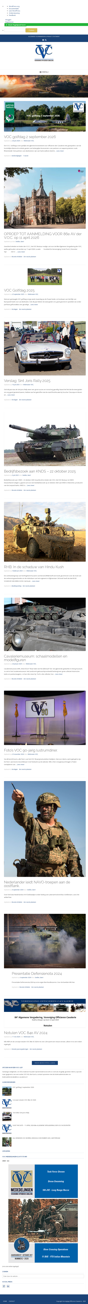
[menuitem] (46, 24)
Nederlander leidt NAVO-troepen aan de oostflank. (37, 884)
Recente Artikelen (17, 257)
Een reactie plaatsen (30, 257)
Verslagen (15, 309)
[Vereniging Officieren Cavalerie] (44, 53)
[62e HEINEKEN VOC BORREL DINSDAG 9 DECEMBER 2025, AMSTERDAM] (6, 1141)
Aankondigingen (17, 156)
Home (5, 1301)
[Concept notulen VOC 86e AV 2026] (6, 1103)
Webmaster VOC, (29, 141)
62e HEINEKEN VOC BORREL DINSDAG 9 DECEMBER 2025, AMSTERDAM (36, 1138)
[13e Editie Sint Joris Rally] (6, 1116)
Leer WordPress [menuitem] (14, 11)
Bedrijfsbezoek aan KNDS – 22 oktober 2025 (40, 471)
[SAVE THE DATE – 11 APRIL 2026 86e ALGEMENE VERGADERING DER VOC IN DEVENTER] (6, 1129)
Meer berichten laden (45, 1063)
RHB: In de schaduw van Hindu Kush (34, 567)
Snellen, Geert (20, 241)
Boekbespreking (16, 586)
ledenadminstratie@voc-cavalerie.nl (14, 1077)
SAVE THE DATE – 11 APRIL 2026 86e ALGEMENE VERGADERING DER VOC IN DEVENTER (41, 1125)
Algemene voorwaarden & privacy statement (44, 36)
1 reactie (25, 156)
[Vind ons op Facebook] (42, 40)
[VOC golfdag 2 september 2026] (6, 1091)
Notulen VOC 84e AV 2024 (25, 1033)
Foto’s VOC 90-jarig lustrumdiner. (31, 750)
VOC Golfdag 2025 (19, 290)
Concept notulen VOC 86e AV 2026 (24, 1100)
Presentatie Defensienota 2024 (37, 973)
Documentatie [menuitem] (14, 9)
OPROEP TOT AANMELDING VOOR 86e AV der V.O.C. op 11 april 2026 (42, 236)
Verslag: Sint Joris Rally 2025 (27, 381)
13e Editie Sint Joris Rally (21, 1113)
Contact (12, 1301)
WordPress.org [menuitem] (14, 6)
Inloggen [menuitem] (8, 20)
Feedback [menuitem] (12, 15)
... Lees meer (59, 151)
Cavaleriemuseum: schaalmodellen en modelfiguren (35, 658)
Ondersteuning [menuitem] (14, 13)
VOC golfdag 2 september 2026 (30, 137)
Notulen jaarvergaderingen (20, 1049)
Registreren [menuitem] (9, 22)
